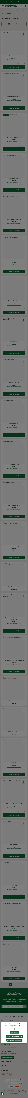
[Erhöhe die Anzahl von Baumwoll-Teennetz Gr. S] (24, 226)
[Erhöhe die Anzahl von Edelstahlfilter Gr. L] (24, 349)
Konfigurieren (14, 1032)
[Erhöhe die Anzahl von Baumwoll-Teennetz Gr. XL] (24, 267)
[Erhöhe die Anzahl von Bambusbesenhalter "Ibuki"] (24, 104)
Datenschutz (11, 1029)
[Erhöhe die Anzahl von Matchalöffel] (24, 770)
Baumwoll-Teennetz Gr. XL (14, 260)
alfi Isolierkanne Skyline (14, 55)
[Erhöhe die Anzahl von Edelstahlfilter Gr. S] (24, 431)
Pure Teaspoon (14, 844)
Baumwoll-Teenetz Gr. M (14, 137)
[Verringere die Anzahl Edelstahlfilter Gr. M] (18, 390)
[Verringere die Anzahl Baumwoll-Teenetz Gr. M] (18, 145)
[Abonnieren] (24, 1006)
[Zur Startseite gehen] (11, 6)
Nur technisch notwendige (14, 1036)
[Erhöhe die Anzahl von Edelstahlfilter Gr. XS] (24, 512)
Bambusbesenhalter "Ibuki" (14, 96)
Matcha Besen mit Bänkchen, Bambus (14, 660)
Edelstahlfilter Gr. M (14, 382)
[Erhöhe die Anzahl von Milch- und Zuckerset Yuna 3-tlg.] (24, 811)
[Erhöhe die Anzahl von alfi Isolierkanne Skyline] (24, 63)
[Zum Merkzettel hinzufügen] (23, 34)
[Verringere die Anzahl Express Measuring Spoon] (18, 553)
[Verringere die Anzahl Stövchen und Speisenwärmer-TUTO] (18, 933)
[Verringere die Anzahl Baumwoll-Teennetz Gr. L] (18, 185)
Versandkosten (5, 1091)
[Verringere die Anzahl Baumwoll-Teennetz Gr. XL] (18, 267)
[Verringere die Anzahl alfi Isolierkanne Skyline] (18, 63)
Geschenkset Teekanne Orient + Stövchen (14, 618)
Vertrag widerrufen (7, 1057)
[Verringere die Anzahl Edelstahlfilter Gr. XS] (18, 512)
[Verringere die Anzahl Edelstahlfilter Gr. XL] (18, 471)
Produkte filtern (15, 24)
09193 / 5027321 (7, 1044)
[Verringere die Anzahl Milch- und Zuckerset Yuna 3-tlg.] (18, 811)
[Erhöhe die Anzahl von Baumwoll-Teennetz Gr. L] (24, 185)
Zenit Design (22, 1095)
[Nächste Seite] (17, 984)
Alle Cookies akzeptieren (14, 1040)
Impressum (17, 1029)
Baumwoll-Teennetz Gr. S (14, 219)
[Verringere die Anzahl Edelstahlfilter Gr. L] (18, 349)
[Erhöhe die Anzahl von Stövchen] (24, 893)
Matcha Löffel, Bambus (14, 701)
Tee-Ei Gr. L (14, 967)
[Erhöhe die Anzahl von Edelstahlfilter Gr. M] (24, 390)
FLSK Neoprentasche (14, 587)
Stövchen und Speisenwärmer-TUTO (14, 926)
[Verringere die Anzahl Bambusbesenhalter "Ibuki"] (18, 104)
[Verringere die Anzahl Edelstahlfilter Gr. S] (18, 431)
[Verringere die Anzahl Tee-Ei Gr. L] (18, 974)
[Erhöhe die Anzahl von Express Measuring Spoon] (24, 553)
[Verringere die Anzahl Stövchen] (18, 893)
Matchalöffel (14, 763)
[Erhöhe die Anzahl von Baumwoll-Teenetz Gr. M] (24, 145)
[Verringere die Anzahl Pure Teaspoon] (18, 852)
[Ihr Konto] (21, 5)
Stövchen (14, 885)
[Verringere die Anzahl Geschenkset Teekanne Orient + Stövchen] (18, 626)
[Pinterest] (7, 1074)
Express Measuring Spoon (14, 546)
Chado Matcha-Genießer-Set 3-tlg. (14, 301)
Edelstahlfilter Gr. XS (14, 505)
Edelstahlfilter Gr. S (14, 423)
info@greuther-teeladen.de (8, 1053)
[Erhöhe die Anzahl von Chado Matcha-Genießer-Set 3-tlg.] (24, 308)
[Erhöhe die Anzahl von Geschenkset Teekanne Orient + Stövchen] (24, 626)
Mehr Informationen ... (16, 1026)
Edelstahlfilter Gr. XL (14, 464)
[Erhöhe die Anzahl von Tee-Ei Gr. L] (24, 974)
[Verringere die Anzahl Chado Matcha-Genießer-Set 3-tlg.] (18, 308)
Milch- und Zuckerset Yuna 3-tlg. (14, 803)
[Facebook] (3, 1074)
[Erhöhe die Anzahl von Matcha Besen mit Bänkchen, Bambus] (24, 667)
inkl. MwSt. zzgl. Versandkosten (14, 59)
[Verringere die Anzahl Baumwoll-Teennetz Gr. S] (18, 226)
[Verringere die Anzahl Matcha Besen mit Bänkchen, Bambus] (18, 667)
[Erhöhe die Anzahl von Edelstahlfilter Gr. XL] (24, 471)
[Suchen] (18, 5)
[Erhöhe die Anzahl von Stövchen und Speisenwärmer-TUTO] (24, 933)
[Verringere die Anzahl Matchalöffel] (18, 770)
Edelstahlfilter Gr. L (14, 341)
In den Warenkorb (14, 67)
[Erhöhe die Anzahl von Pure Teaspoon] (24, 852)
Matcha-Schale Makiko (14, 732)
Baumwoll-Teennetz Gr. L (14, 178)
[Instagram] (10, 1074)
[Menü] (2, 5)
